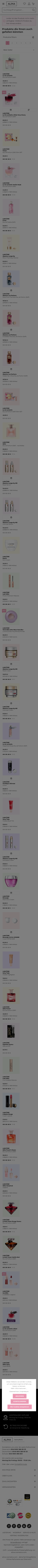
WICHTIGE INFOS (8, 1470)
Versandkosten (15, 1542)
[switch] (17, 1504)
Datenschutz (14, 1391)
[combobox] (16, 10)
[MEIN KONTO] (29, 4)
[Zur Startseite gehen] (11, 4)
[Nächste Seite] (30, 43)
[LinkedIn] (24, 1526)
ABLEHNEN (19, 1396)
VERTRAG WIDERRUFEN (19, 1535)
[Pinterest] (14, 1526)
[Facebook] (9, 1526)
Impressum (24, 1391)
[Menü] (4, 4)
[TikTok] (29, 1526)
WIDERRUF (17, 1532)
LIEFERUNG (6, 1532)
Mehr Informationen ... (19, 1388)
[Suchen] (33, 10)
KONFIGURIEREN (19, 1401)
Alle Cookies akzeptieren (19, 1407)
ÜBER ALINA (7, 1476)
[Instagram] (19, 1526)
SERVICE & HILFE (29, 1532)
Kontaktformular (21, 1464)
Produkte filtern (10, 37)
